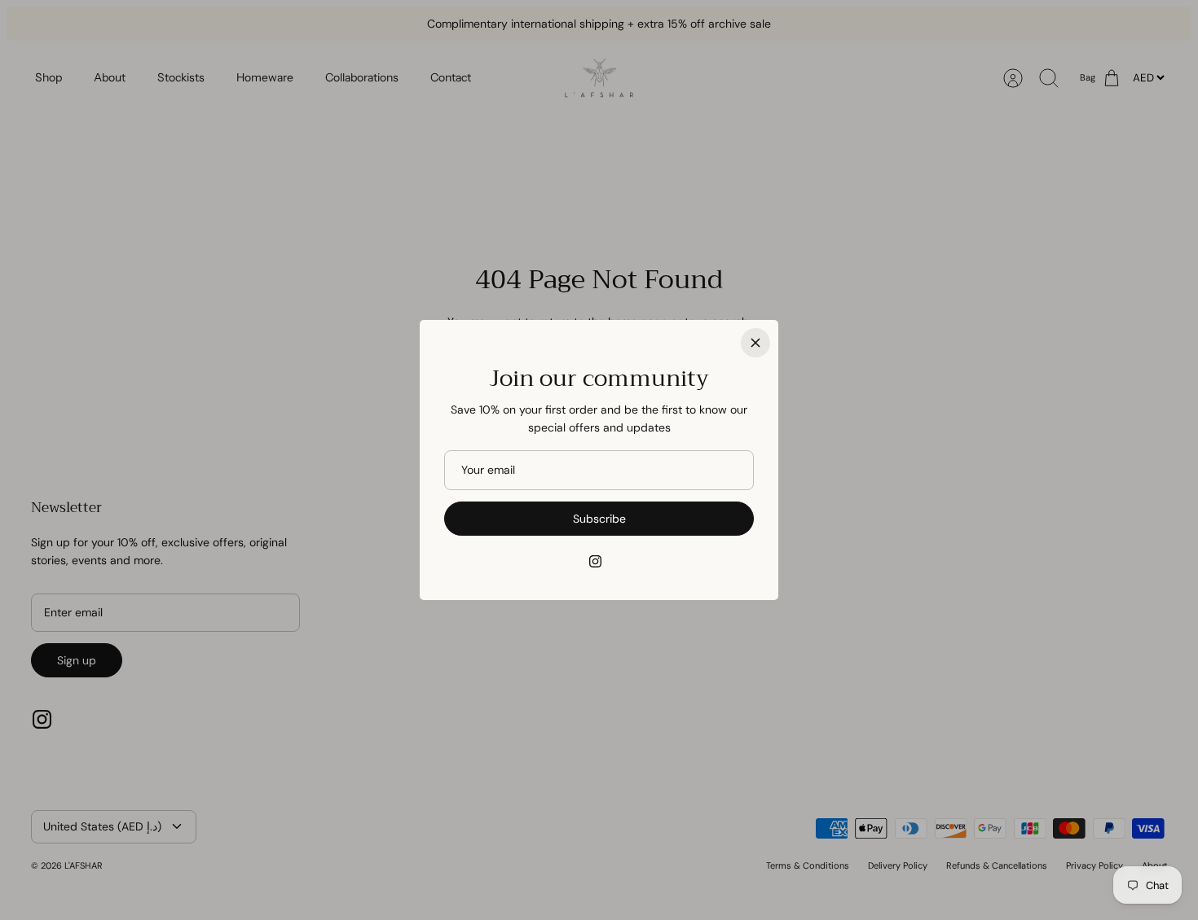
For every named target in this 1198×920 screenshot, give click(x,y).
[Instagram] (595, 561)
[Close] (755, 342)
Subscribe (599, 518)
